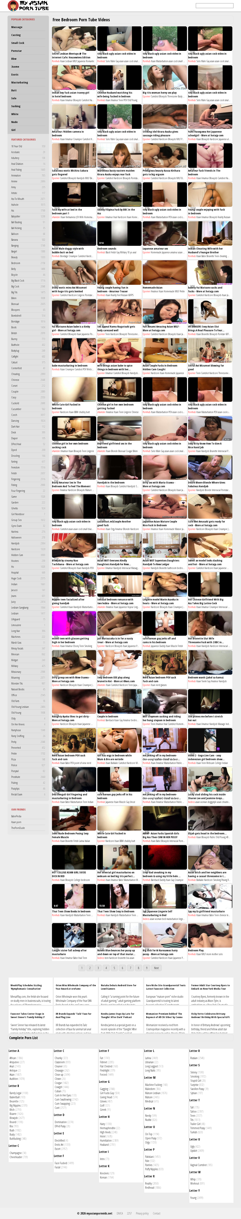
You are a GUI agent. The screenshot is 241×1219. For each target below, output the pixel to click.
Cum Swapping (62, 1103)
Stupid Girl (195, 1080)
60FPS (130, 295)
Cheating (28, 374)
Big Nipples (15, 1105)
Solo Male (110, 61)
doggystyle (212, 802)
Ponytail (28, 771)
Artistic (28, 193)
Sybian (193, 1093)
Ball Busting (28, 222)
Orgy (113, 529)
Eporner (146, 96)
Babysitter (28, 216)
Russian (227, 217)
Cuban (58, 1091)
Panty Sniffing (28, 736)
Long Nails (150, 1070)
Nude (14, 122)
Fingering (28, 479)
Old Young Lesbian (28, 707)
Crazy (28, 397)
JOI (77, 217)
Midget (28, 660)
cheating (225, 802)
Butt (14, 90)
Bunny (28, 339)
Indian (28, 584)
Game (28, 496)
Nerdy (148, 1116)
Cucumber (28, 409)
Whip (193, 1179)
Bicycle (28, 274)
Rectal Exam (28, 794)
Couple (28, 391)
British (28, 333)
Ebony (76, 646)
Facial (57, 1167)
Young (193, 1198)
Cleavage (59, 1070)
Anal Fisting (28, 169)
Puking (28, 782)
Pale (147, 1161)
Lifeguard (28, 619)
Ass (28, 210)
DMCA (120, 1213)
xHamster (56, 217)
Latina (230, 607)
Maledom (150, 1089)
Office (28, 695)
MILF (75, 61)
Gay (117, 61)
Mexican (28, 654)
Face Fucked (61, 1163)
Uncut (132, 802)
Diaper (28, 438)
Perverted (28, 747)
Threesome (172, 96)
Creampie (77, 139)
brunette (122, 958)
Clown (58, 1079)
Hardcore (28, 549)
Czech (28, 415)
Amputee (14, 1062)
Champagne (16, 1153)
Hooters (28, 561)
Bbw (13, 58)
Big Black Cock (28, 280)
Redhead (149, 1187)
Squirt (185, 763)
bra (127, 958)
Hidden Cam (28, 555)
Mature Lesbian (152, 1093)
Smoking (139, 486)
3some (15, 66)
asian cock (128, 61)
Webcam (91, 369)
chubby (82, 412)
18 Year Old (28, 146)
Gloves (103, 1101)
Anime (28, 181)
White (14, 114)
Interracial (222, 451)
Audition (14, 1079)
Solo (13, 98)
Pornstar (16, 51)
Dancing (28, 420)
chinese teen (225, 915)
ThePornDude (18, 828)
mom (208, 954)
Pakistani (149, 1157)
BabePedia (16, 816)
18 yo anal (131, 252)
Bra (11, 1126)
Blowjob (77, 100)
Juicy (28, 601)
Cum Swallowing (63, 1099)
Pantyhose (28, 730)
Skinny (193, 1072)
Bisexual (28, 304)
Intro (102, 1159)
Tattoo (193, 1111)
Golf (102, 1105)
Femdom (28, 467)
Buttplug (28, 350)
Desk (28, 432)
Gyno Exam (28, 526)
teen (107, 958)
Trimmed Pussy (197, 1128)
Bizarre (13, 1114)
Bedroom (28, 263)
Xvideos (191, 802)
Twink (204, 681)
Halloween (28, 537)
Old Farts (28, 701)
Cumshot (85, 100)
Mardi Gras (28, 642)
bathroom (171, 568)
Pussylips (28, 788)
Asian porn (16, 822)
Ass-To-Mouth (28, 199)
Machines (28, 637)
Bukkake (114, 763)
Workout (194, 1183)
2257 (129, 1213)
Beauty (28, 257)
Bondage (28, 321)
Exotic (14, 74)
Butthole (28, 345)
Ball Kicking (28, 228)
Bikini (28, 298)
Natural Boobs (28, 689)
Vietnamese (71, 217)
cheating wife (225, 256)
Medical (149, 1101)
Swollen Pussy (197, 1089)
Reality (220, 217)
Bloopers (28, 310)
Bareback (110, 720)
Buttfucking (15, 1139)
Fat (101, 1058)
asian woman (201, 802)
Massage (16, 27)
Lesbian (28, 613)
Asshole (28, 204)
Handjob (28, 543)
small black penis (141, 61)
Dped (28, 450)
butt (88, 412)
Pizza (28, 759)
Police (28, 765)
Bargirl (28, 251)
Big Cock (28, 286)
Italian (87, 841)
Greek (103, 1109)
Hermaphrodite (107, 1128)
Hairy (102, 1124)
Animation (28, 175)
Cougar (129, 451)
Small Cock (17, 43)
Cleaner (59, 1066)
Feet (119, 295)
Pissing (224, 880)
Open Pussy (150, 1138)
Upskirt (193, 1151)
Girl (13, 130)
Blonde (114, 451)
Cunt (57, 1108)
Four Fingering (28, 491)
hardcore (113, 958)
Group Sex (28, 520)
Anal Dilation (28, 164)
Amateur (69, 100)
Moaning (28, 677)
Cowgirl (58, 1087)
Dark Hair (28, 426)
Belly (28, 269)
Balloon (28, 234)
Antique (13, 1070)
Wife (81, 217)
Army (28, 187)
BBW (76, 412)
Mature (88, 490)
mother (215, 954)
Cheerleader (16, 1157)
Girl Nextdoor (28, 514)
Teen (121, 100)
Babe (203, 256)
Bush (12, 1130)
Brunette (210, 256)
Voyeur (130, 607)
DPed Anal (28, 444)
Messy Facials (28, 648)
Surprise (194, 1085)
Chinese (28, 380)
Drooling (28, 456)
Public (179, 763)
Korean (103, 1177)
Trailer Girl (195, 1124)
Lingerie (81, 295)
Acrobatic (28, 152)
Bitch (12, 1109)
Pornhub (56, 61)
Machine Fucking (153, 1085)
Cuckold (28, 403)
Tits (191, 1120)
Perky (28, 742)
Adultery (28, 158)
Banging (28, 245)
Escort (57, 1149)
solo (221, 954)
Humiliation (106, 1140)
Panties (148, 1165)
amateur (174, 252)
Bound (13, 1122)
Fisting (28, 485)
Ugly (192, 1146)
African (13, 1058)
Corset (28, 385)
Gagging (104, 1089)
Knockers (104, 1173)
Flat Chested (106, 1066)
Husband (104, 1145)
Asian (62, 61)
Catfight (28, 356)
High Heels (105, 1132)
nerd (158, 685)
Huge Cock (28, 578)
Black (108, 252)
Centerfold (28, 368)
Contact (156, 1213)
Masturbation (162, 61)
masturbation (172, 919)
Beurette (14, 1101)
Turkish (193, 1132)
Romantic (90, 61)
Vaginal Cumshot (198, 1165)
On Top (148, 1134)
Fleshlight (104, 1070)
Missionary (28, 672)
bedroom (181, 568)
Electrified (60, 1140)
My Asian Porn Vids (29, 5)
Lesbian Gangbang (28, 607)
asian (121, 61)
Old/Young (132, 100)
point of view (80, 763)
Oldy (28, 718)
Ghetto (28, 508)
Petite (28, 753)
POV (125, 100)
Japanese (81, 61)
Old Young (28, 712)
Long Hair (28, 631)
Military (28, 666)
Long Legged (151, 1066)
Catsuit (28, 362)
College (218, 763)
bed (164, 919)
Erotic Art (59, 1145)
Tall (192, 1107)
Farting (28, 461)
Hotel (102, 1136)
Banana (28, 239)
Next (156, 968)
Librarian (149, 1062)
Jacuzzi (28, 590)
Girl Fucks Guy (107, 1093)
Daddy (162, 646)
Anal (115, 217)
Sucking (16, 106)
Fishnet (103, 1062)
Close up (59, 1074)
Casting (16, 35)
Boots (28, 327)
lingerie (182, 919)
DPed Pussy (60, 1126)
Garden (28, 502)
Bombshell (28, 315)
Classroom (60, 1062)
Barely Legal (15, 1093)
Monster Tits (28, 683)
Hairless (28, 531)
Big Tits (28, 292)
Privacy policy (142, 1213)
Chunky (58, 1058)
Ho (28, 566)
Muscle (174, 646)
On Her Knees (28, 724)
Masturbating (19, 82)
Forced (103, 1074)
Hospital (28, 572)
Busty (180, 96)
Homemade (89, 217)
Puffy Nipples (151, 1169)
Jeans (28, 596)
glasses (164, 685)
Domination (61, 1122)
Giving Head (106, 1097)
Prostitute (28, 777)
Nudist (148, 1120)
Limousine (28, 625)
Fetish (28, 473)
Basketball (15, 1097)
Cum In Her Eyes (63, 1095)
